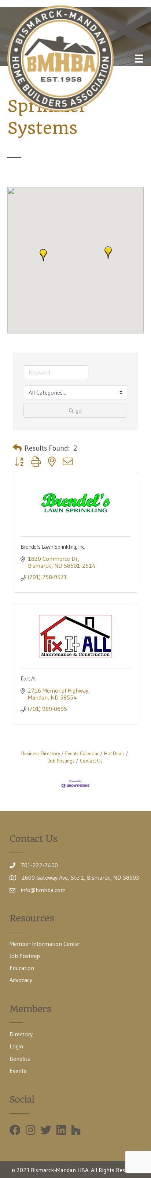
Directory (21, 1034)
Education (22, 968)
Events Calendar (82, 753)
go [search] (79, 410)
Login (16, 1046)
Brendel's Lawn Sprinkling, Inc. (53, 546)
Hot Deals (114, 753)
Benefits (20, 1058)
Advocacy (21, 980)
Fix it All (28, 678)
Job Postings (25, 955)
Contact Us (91, 761)
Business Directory (40, 753)
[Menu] (139, 58)
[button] (108, 252)
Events (18, 1070)
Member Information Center (45, 943)
